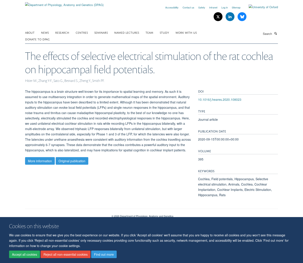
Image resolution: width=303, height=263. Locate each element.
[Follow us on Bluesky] (242, 17)
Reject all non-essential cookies (65, 254)
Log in (224, 7)
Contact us (188, 7)
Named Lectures (126, 32)
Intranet (213, 7)
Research (62, 32)
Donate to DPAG (37, 39)
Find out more (104, 254)
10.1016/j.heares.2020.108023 (219, 99)
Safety (201, 7)
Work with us (186, 32)
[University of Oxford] (260, 7)
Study (164, 32)
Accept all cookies (24, 254)
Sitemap (236, 7)
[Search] (275, 33)
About (30, 32)
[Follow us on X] (218, 17)
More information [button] (40, 161)
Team (149, 32)
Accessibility (172, 7)
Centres (82, 32)
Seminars (101, 32)
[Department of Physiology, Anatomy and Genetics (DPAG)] (64, 3)
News (45, 32)
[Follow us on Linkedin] (230, 17)
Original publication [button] (72, 161)
